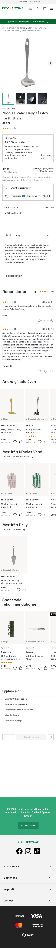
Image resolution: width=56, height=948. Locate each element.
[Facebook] (19, 851)
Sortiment (10, 878)
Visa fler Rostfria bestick (17, 704)
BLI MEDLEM (28, 826)
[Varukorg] (44, 8)
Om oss (9, 900)
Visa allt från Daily (12, 530)
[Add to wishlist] (15, 442)
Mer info (47, 196)
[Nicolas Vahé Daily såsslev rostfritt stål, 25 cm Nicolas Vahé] (28, 62)
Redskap (21, 27)
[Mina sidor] (30, 8)
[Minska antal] (4, 737)
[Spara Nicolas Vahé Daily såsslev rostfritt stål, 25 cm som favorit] (51, 737)
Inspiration (10, 889)
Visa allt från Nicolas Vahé (16, 457)
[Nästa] (51, 63)
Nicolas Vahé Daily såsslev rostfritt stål (22, 31)
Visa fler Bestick (12, 715)
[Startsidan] (12, 8)
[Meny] (51, 8)
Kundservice (12, 866)
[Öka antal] (13, 737)
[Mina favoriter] (37, 8)
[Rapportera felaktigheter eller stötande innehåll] (52, 320)
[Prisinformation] (12, 169)
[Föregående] (5, 63)
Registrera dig (46, 156)
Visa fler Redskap (13, 721)
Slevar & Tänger (36, 27)
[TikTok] (36, 851)
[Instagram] (28, 851)
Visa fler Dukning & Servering (19, 710)
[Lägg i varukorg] (21, 441)
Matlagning (8, 27)
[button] (9, 128)
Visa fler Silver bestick (16, 699)
